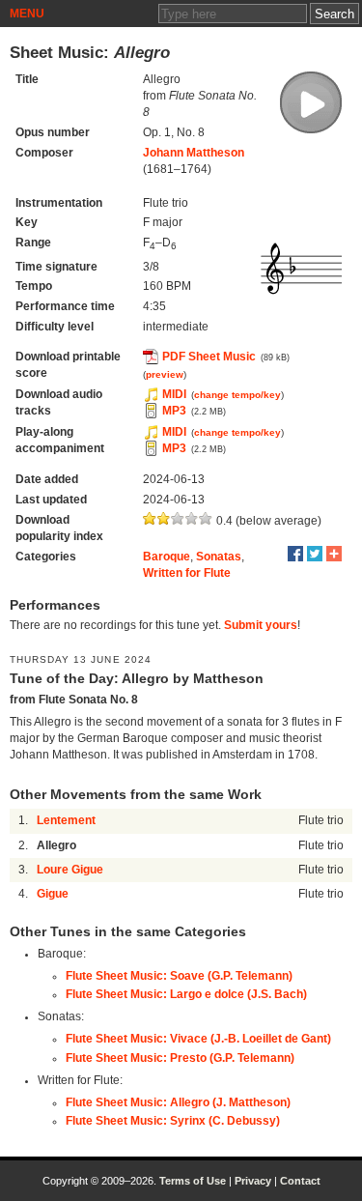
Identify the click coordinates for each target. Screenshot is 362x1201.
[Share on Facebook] (295, 553)
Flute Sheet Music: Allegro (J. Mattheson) (178, 1102)
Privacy (253, 1181)
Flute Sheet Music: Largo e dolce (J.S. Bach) (186, 994)
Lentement (66, 820)
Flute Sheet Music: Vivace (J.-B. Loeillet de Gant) (198, 1038)
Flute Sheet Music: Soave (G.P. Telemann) (179, 976)
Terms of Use (192, 1181)
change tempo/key (237, 394)
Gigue (53, 894)
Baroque (166, 556)
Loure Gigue (70, 869)
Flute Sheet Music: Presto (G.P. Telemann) (180, 1058)
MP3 (174, 410)
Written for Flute (187, 573)
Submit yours (260, 625)
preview (164, 374)
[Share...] (334, 553)
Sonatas (218, 556)
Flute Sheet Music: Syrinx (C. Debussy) (173, 1121)
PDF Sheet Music (209, 356)
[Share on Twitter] (314, 553)
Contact (300, 1181)
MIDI (174, 394)
